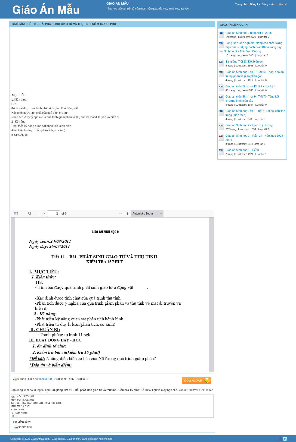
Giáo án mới (73, 438)
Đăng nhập (268, 4)
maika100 (45, 379)
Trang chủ (241, 4)
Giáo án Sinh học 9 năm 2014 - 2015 (248, 33)
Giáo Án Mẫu (117, 3)
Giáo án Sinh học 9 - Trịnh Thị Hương (249, 125)
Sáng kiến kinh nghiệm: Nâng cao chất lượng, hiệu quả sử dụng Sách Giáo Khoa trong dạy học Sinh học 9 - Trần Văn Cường (251, 47)
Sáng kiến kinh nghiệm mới (97, 438)
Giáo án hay (58, 438)
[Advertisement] (112, 60)
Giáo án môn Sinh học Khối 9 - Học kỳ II (250, 86)
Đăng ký (255, 4)
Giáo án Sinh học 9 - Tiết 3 (242, 150)
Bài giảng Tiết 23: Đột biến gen (244, 61)
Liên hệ (282, 4)
